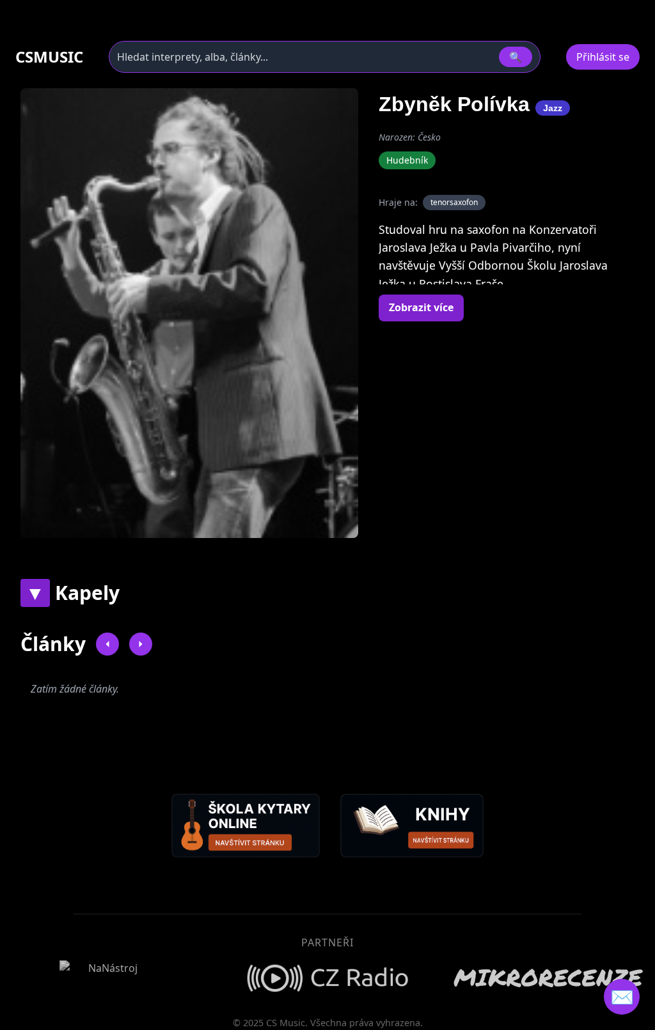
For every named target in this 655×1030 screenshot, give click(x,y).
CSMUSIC (49, 57)
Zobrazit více (421, 307)
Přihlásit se (602, 57)
